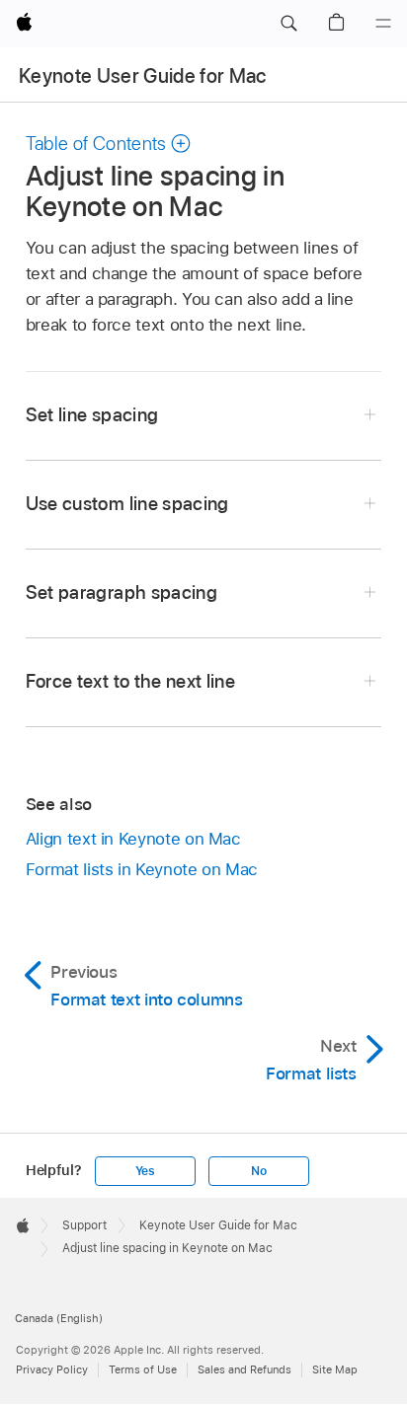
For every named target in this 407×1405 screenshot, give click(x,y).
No (259, 1171)
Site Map (335, 1369)
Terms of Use (143, 1369)
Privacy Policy (52, 1369)
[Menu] (383, 23)
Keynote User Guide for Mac (143, 76)
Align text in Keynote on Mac (133, 839)
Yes (145, 1171)
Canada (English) (59, 1318)
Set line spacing (92, 415)
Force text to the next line (130, 681)
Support (84, 1225)
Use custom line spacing (127, 503)
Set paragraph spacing (121, 592)
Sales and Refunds (244, 1369)
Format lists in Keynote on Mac (142, 869)
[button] (288, 23)
